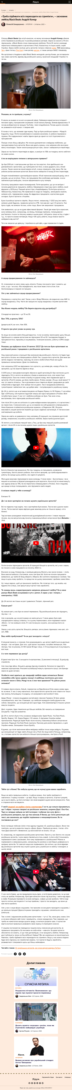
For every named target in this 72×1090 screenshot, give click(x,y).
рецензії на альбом (16, 806)
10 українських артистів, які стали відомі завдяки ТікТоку (38, 948)
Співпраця (68, 1077)
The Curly (19, 50)
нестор (36, 50)
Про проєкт (59, 1077)
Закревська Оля (25, 996)
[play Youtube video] (36, 447)
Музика (18, 988)
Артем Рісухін (24, 1031)
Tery (2, 50)
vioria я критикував (33, 806)
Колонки (19, 1023)
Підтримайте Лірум (48, 1077)
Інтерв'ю (29, 24)
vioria (54, 48)
